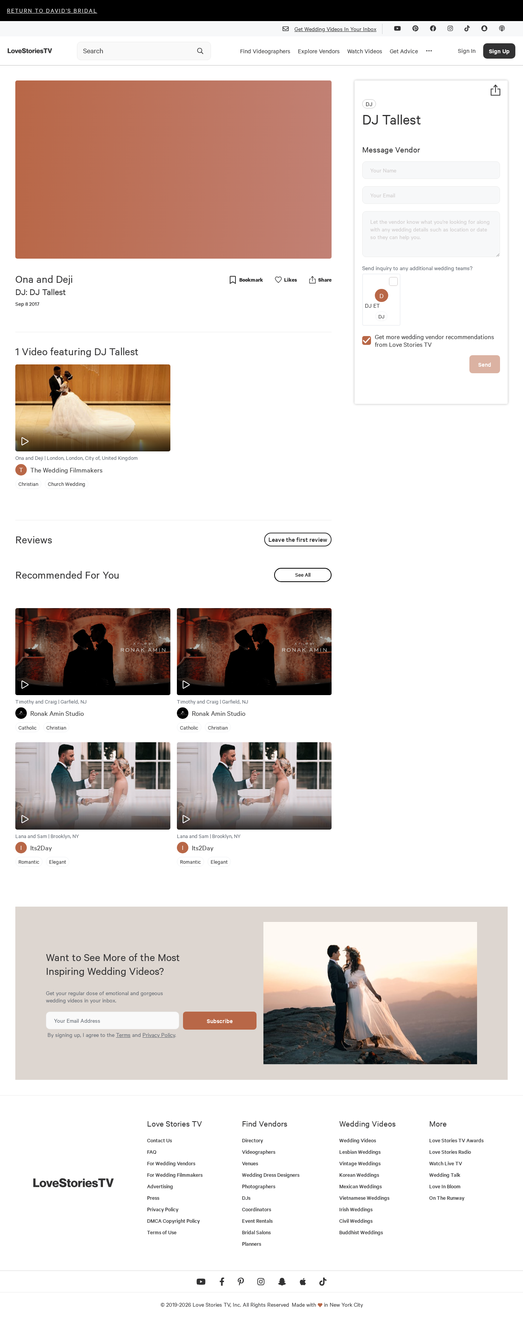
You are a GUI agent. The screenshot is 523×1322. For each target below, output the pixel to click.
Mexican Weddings (360, 1186)
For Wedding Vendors (171, 1163)
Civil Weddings (356, 1220)
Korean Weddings (359, 1174)
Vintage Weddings (360, 1163)
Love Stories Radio (450, 1151)
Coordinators (256, 1209)
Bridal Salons (256, 1232)
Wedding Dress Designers (270, 1174)
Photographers (258, 1186)
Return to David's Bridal (52, 10)
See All (303, 574)
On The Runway (446, 1197)
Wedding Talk (444, 1174)
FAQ (152, 1151)
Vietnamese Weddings (364, 1197)
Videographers (258, 1151)
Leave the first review (297, 539)
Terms (123, 1034)
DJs (246, 1197)
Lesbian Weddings (360, 1151)
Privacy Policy (158, 1034)
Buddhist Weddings (361, 1232)
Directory (252, 1140)
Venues (250, 1163)
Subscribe (220, 1021)
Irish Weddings (356, 1209)
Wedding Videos (357, 1140)
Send (484, 364)
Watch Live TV (445, 1163)
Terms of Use (162, 1232)
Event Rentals (257, 1220)
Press (153, 1197)
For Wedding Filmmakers (175, 1174)
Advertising (160, 1186)
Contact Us (159, 1140)
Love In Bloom (445, 1186)
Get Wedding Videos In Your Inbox (335, 29)
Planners (251, 1243)
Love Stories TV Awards (456, 1140)
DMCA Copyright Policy (173, 1220)
